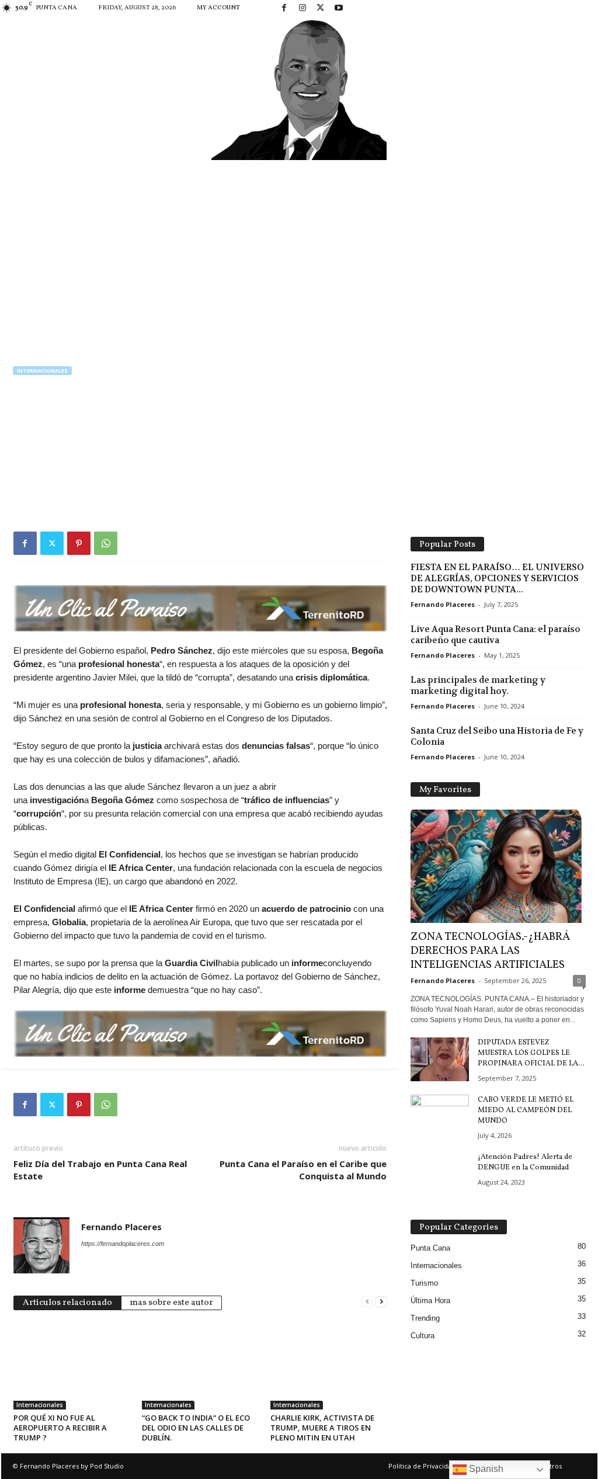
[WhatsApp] (105, 543)
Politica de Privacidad (422, 1465)
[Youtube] (339, 8)
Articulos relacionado (67, 1303)
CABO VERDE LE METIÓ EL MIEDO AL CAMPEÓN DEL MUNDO (525, 1110)
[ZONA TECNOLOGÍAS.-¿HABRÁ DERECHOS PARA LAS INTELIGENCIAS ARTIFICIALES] (498, 866)
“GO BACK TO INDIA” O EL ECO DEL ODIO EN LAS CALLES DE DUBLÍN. (196, 1427)
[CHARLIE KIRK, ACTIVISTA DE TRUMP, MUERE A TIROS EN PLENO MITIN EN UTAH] (328, 1365)
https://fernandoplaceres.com (122, 1243)
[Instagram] (302, 8)
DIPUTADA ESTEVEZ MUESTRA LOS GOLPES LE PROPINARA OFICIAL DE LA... (531, 1053)
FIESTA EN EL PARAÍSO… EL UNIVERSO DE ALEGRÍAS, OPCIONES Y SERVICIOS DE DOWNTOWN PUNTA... (497, 578)
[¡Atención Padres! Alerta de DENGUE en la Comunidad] (440, 1174)
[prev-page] (367, 1302)
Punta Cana (430, 1248)
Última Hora (430, 1300)
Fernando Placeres (54, 448)
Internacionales (42, 370)
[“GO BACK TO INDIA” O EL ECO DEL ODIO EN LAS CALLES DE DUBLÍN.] (200, 1365)
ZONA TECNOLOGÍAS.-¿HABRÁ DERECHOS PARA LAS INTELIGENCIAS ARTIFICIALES (490, 951)
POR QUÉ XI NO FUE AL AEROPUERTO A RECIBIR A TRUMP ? (60, 1427)
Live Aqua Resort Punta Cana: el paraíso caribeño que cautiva (495, 634)
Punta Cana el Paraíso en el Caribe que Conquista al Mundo (303, 1170)
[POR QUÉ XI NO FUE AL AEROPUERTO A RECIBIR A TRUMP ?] (71, 1365)
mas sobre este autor (171, 1303)
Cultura (422, 1335)
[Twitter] (321, 8)
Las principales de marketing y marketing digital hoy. (478, 685)
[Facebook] (284, 8)
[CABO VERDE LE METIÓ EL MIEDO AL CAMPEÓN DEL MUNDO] (440, 1116)
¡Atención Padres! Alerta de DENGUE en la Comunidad (525, 1162)
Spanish (485, 1469)
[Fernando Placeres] (299, 88)
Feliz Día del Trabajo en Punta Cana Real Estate (100, 1170)
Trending (425, 1318)
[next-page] (381, 1302)
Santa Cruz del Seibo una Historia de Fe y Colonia (497, 736)
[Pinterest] (79, 543)
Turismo (424, 1283)
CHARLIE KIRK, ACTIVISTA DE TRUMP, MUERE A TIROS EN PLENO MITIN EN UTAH (322, 1427)
